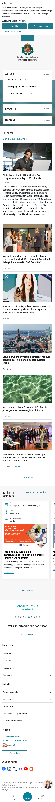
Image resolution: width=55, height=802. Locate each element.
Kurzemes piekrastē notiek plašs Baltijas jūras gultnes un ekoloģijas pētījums (25, 409)
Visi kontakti (15, 753)
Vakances (7, 653)
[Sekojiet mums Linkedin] (9, 769)
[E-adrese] (7, 745)
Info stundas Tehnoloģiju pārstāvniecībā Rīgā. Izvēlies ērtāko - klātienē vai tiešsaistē (24, 554)
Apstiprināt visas (41, 26)
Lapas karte (8, 706)
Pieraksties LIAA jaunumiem (15, 713)
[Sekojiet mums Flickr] (20, 768)
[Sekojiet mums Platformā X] (15, 769)
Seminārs (9, 572)
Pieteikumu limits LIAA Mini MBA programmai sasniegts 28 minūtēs (22, 177)
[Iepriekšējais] (6, 608)
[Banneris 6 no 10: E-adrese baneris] (27, 608)
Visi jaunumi (27, 477)
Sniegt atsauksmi (27, 634)
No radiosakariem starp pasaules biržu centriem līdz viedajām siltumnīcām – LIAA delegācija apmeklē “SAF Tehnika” (26, 259)
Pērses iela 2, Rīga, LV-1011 (17, 740)
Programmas (8, 668)
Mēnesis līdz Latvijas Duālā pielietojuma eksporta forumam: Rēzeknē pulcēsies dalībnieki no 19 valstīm (25, 457)
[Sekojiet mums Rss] (31, 769)
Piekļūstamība (9, 699)
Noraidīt (14, 26)
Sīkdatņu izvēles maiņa (12, 721)
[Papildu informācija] (14, 745)
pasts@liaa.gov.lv (12, 736)
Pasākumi (18, 466)
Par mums (7, 675)
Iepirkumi (7, 661)
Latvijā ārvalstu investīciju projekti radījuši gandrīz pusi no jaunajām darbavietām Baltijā (26, 359)
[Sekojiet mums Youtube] (26, 768)
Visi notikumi (27, 590)
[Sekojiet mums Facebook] (4, 769)
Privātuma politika (10, 692)
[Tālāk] (49, 608)
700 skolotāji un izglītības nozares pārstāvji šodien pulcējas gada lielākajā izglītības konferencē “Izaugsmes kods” (27, 309)
